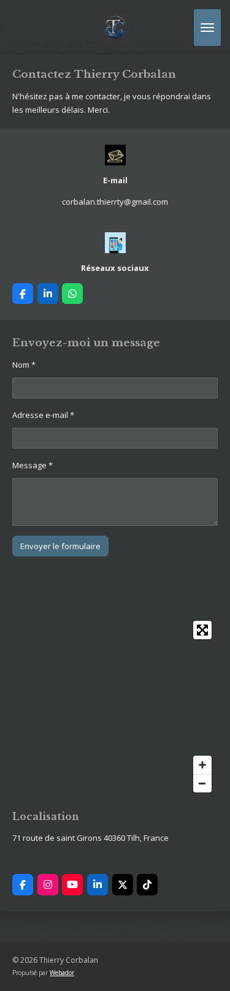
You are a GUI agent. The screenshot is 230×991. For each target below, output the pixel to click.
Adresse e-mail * (43, 414)
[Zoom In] (202, 765)
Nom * (24, 364)
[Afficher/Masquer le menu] (207, 27)
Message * (32, 465)
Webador (62, 972)
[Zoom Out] (202, 783)
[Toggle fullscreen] (202, 630)
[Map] (115, 707)
